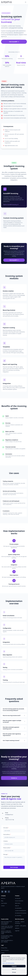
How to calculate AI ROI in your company (7, 941)
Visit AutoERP (13, 42)
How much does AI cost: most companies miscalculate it (6, 923)
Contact (3, 905)
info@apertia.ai (9, 814)
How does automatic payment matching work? (11, 728)
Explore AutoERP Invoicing (10, 204)
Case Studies (4, 903)
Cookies (3, 952)
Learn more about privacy (8, 963)
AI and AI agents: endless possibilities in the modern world (7, 937)
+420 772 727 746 (9, 819)
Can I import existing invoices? (11, 740)
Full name (6, 827)
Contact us (14, 778)
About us (3, 898)
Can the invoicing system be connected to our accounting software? (13, 709)
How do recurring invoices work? (12, 715)
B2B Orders (17, 903)
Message (5, 854)
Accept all (14, 966)
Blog (2, 900)
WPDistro (17, 928)
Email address (7, 834)
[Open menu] (25, 2)
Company (5, 841)
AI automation (18, 908)
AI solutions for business (20, 913)
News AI (17, 905)
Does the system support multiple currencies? (12, 721)
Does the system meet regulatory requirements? (12, 734)
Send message (14, 867)
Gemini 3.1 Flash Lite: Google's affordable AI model (6, 932)
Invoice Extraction (19, 900)
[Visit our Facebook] (2, 891)
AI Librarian (17, 898)
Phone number (7, 847)
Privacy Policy (4, 948)
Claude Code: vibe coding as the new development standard (7, 927)
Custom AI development (20, 910)
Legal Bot (17, 930)
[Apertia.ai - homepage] (6, 2)
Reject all (14, 969)
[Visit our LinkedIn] (5, 891)
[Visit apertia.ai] (9, 891)
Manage (14, 972)
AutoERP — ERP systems (20, 925)
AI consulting (18, 915)
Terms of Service (5, 950)
